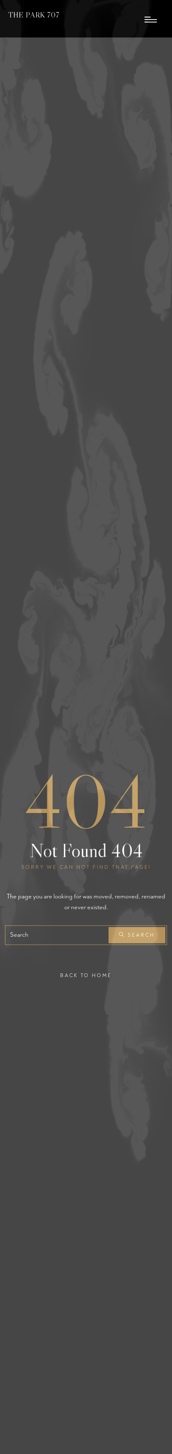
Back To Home (86, 976)
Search (140, 935)
